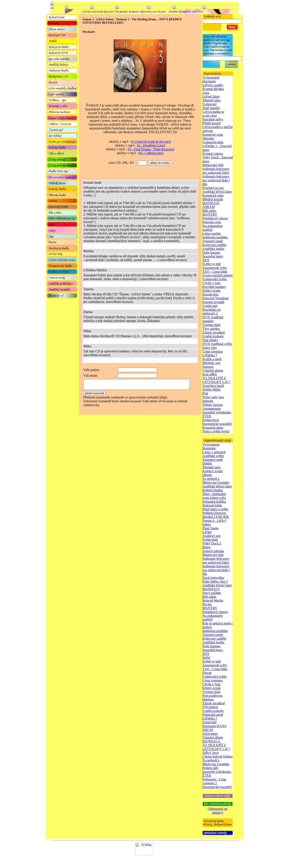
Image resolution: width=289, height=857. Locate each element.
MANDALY (211, 203)
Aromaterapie (211, 408)
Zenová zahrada (213, 551)
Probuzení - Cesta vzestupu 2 (214, 781)
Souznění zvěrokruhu (216, 412)
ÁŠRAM (208, 207)
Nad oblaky (210, 340)
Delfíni (207, 463)
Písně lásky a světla (215, 509)
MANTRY (209, 214)
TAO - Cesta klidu (214, 271)
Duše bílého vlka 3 (215, 581)
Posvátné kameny (214, 287)
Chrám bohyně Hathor (217, 756)
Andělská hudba (213, 249)
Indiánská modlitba (215, 237)
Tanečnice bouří (213, 385)
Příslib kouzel (211, 123)
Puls (205, 393)
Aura (205, 92)
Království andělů (214, 245)
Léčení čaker (211, 96)
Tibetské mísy (211, 100)
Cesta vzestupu (212, 351)
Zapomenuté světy (214, 268)
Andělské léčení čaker (217, 191)
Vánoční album (212, 370)
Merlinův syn (211, 363)
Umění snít (209, 306)
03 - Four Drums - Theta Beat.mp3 (151, 149)
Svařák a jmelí (212, 359)
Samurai (207, 366)
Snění (206, 657)
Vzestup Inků (211, 325)
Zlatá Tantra (210, 528)
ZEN (205, 260)
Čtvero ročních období (217, 275)
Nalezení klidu (212, 505)
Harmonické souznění (217, 424)
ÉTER (206, 416)
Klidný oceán (211, 290)
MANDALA (211, 741)
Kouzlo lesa (210, 294)
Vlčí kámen (210, 707)
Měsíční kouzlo (212, 199)
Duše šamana (211, 252)
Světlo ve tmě (211, 264)
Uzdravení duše (212, 142)
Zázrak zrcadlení (213, 332)
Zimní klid (209, 722)
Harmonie (209, 81)
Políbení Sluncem (214, 513)
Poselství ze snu (213, 188)
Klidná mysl (210, 420)
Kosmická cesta (212, 195)
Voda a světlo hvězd (215, 431)
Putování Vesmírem (215, 298)
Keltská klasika (212, 490)
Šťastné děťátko (213, 89)
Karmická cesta (212, 134)
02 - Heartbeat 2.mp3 (151, 145)
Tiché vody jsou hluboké (213, 399)
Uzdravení (209, 104)
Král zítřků (209, 374)
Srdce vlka (209, 347)
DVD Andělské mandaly (212, 319)
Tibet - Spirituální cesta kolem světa (214, 496)
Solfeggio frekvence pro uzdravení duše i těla (216, 180)
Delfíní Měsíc (211, 389)
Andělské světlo (213, 456)
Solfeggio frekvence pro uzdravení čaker (215, 170)
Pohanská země (212, 714)
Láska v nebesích (214, 452)
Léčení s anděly (212, 85)
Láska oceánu (211, 233)
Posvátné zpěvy (212, 119)
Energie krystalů (213, 302)
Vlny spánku (211, 328)
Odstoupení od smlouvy (217, 810)
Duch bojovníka (213, 577)
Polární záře (210, 768)
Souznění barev (212, 256)
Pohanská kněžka (214, 501)
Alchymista (210, 733)
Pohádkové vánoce (215, 218)
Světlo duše (210, 539)
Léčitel (207, 532)
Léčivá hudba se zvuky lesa (213, 113)
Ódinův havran (212, 405)
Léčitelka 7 (209, 355)
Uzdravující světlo (214, 279)
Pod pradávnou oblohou (212, 697)
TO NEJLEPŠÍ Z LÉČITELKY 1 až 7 (216, 380)
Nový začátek (211, 593)
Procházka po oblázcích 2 (211, 311)
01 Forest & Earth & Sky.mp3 (151, 141)
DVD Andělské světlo (217, 344)
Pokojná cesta (211, 222)
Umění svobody (213, 336)
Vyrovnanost (210, 77)
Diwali (207, 673)
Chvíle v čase (211, 283)
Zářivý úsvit (210, 752)
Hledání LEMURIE (215, 517)
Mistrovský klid (212, 165)
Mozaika (208, 138)
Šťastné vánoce (212, 153)
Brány (206, 547)
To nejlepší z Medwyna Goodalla (215, 480)
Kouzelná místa (212, 427)
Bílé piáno (209, 210)
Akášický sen (211, 536)
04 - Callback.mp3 (151, 153)
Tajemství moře (212, 241)
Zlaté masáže (211, 108)
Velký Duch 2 (211, 543)
